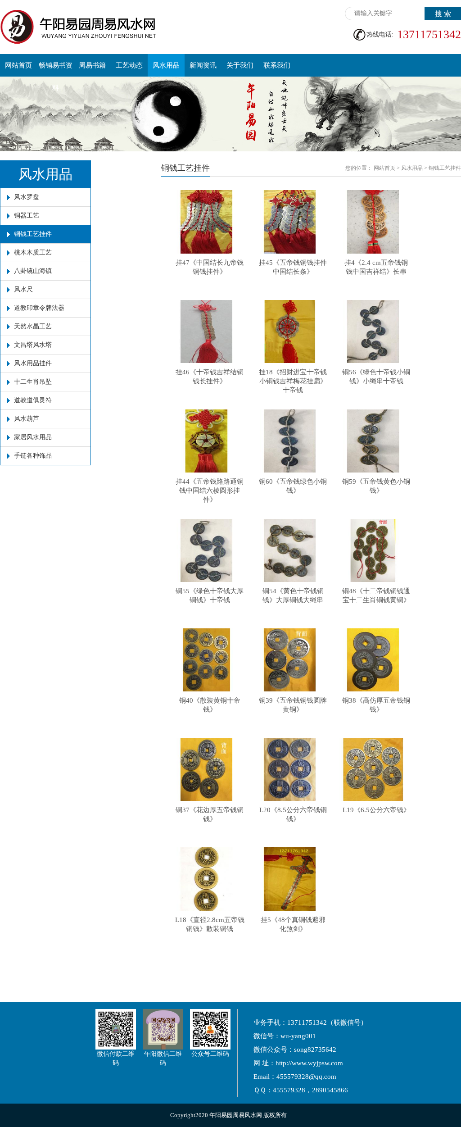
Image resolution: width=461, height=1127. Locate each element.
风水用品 (166, 65)
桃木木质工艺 (33, 252)
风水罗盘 (26, 197)
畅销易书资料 (55, 69)
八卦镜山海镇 (33, 271)
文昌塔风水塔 (33, 344)
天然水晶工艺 (33, 326)
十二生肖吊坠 (33, 381)
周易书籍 (92, 65)
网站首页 (18, 65)
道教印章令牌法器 (39, 307)
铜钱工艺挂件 (33, 234)
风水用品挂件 (33, 363)
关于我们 (239, 65)
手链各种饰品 (33, 455)
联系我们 (276, 65)
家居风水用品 (33, 437)
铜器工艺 (26, 215)
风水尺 (23, 289)
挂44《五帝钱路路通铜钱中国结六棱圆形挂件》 (210, 490)
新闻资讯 (203, 65)
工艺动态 (129, 65)
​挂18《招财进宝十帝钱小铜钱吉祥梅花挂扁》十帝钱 (293, 381)
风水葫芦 (26, 418)
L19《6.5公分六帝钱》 (376, 809)
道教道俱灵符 (33, 400)
